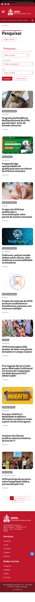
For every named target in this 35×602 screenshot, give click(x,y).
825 (16, 500)
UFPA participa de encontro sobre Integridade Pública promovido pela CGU (16, 481)
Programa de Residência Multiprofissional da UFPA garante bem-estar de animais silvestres (16, 122)
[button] (3, 12)
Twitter (6, 574)
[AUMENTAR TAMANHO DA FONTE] (9, 4)
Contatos (7, 552)
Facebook (7, 570)
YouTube (7, 577)
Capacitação (6, 160)
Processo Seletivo (8, 407)
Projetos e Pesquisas (9, 111)
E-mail (6, 545)
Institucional (7, 157)
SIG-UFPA (7, 549)
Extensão (5, 206)
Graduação (5, 411)
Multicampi (5, 114)
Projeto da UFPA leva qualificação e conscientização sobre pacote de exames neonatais (17, 213)
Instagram (7, 566)
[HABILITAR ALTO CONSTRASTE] (3, 4)
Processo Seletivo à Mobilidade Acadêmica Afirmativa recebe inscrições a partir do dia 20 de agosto (17, 418)
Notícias (5, 340)
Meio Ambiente (6, 252)
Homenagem (5, 343)
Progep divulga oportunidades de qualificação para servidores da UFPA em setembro (17, 167)
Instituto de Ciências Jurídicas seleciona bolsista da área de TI (16, 438)
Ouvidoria (7, 541)
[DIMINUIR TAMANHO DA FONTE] (5, 4)
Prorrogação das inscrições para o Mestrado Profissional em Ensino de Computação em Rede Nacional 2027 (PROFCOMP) (17, 371)
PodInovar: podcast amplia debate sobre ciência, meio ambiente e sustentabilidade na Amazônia (17, 259)
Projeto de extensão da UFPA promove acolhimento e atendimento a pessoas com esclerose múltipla (17, 305)
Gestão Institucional (9, 475)
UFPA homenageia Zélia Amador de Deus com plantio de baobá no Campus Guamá (17, 349)
